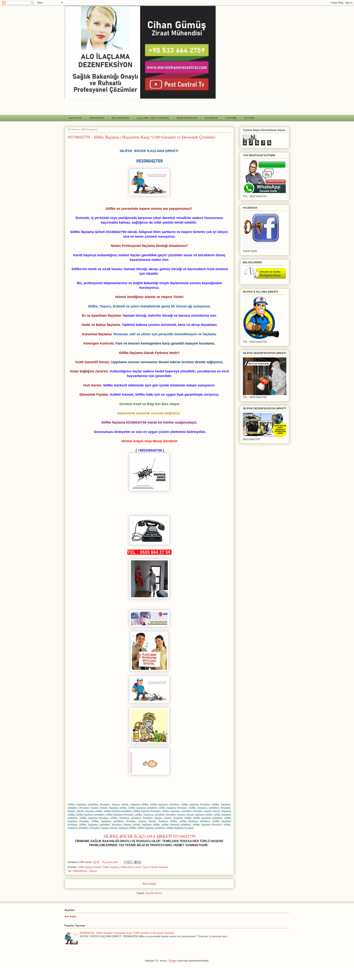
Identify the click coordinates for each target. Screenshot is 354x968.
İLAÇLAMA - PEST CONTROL (153, 118)
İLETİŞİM (249, 118)
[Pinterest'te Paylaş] (139, 862)
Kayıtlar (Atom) (154, 893)
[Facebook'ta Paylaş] (136, 862)
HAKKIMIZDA (96, 118)
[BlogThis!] (129, 862)
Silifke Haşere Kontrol (89, 867)
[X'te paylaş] (132, 862)
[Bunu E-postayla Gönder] (125, 862)
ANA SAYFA (75, 118)
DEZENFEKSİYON (187, 118)
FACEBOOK (211, 118)
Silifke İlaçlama (111, 867)
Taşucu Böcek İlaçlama (155, 867)
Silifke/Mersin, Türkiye (85, 871)
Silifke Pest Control (131, 867)
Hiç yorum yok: (110, 862)
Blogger (173, 960)
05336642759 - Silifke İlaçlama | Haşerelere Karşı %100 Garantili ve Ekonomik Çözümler (141, 137)
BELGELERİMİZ (120, 118)
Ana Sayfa (149, 883)
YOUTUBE (231, 118)
